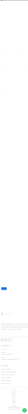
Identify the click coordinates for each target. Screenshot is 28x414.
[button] (25, 410)
